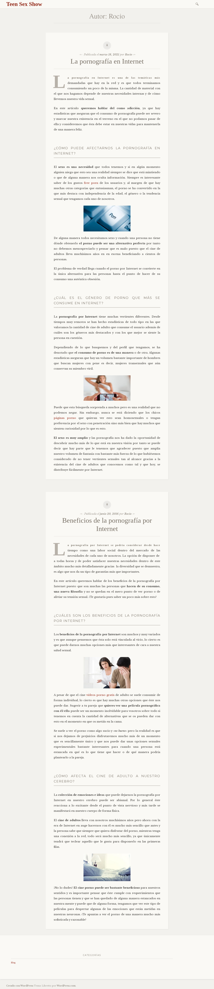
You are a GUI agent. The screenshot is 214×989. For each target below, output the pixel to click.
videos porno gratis (100, 695)
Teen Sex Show (24, 4)
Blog (13, 962)
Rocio (128, 54)
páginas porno (65, 418)
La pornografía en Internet (107, 61)
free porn (91, 183)
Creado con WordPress (19, 985)
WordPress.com (66, 985)
